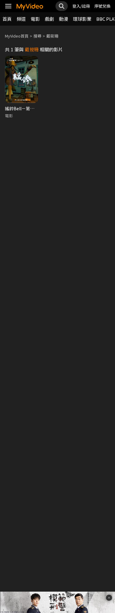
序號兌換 (102, 6)
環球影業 (82, 19)
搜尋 (37, 36)
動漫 (63, 19)
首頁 (7, 19)
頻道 (21, 19)
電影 (35, 19)
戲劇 (49, 19)
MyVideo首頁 (17, 36)
